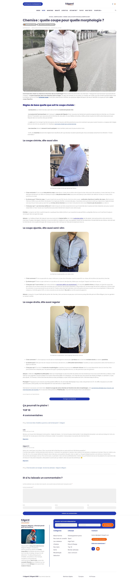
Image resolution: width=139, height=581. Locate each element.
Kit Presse (92, 576)
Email (56, 505)
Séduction (56, 555)
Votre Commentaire (28, 487)
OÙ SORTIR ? (73, 10)
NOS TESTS (88, 10)
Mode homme (57, 535)
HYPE (43, 10)
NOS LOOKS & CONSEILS (47, 24)
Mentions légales (68, 576)
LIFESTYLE (65, 10)
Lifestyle (56, 544)
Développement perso (75, 535)
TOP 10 (81, 10)
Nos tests (56, 547)
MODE (38, 10)
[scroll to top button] (135, 577)
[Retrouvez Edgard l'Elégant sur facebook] (112, 4)
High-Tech (71, 541)
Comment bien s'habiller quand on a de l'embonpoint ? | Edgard (45, 423)
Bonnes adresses (73, 550)
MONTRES (50, 10)
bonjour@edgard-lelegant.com (100, 535)
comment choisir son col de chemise (65, 124)
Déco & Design (72, 544)
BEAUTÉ (57, 10)
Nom (24, 505)
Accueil (51, 16)
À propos (81, 576)
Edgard (25, 446)
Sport (69, 538)
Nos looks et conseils (60, 538)
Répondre (25, 439)
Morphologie (57, 552)
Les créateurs (57, 541)
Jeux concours (72, 552)
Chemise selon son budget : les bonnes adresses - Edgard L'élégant (46, 468)
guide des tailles (78, 218)
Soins (55, 550)
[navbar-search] (115, 10)
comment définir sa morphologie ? (66, 284)
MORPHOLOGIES (58, 16)
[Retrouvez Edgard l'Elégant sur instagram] (115, 4)
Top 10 (70, 547)
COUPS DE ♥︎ (97, 10)
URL (88, 505)
